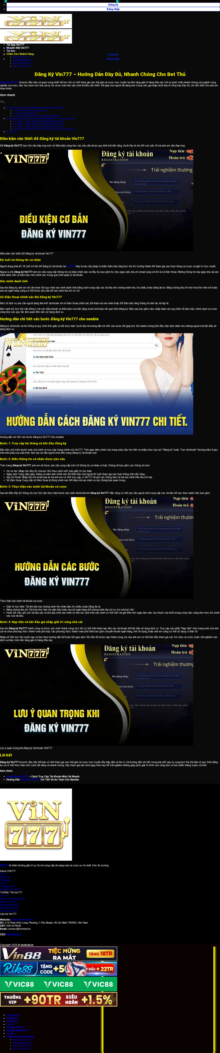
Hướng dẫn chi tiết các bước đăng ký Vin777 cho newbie (42, 118)
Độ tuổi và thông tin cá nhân (31, 110)
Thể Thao (12, 38)
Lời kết (13, 131)
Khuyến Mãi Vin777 (17, 47)
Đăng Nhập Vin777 (23, 60)
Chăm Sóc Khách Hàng (20, 54)
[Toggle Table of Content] (2, 102)
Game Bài (12, 35)
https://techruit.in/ (22, 919)
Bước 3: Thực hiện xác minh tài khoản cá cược (40, 126)
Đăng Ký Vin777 (22, 57)
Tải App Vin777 (15, 44)
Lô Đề (10, 41)
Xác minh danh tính (27, 113)
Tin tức (10, 50)
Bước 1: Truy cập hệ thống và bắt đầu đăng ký (40, 121)
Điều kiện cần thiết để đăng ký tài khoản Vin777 (36, 107)
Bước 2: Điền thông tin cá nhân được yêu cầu (40, 123)
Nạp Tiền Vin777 (22, 63)
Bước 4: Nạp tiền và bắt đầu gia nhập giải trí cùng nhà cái (46, 129)
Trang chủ (12, 32)
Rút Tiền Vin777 (22, 66)
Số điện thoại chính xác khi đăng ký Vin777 (39, 115)
